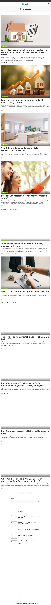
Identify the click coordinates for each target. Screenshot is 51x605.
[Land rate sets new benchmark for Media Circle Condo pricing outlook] (25, 81)
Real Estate (5, 46)
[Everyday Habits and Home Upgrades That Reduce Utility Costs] (14, 511)
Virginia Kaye (5, 205)
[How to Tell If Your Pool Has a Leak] (14, 536)
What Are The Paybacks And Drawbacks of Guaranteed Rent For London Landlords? (21, 480)
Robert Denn (5, 345)
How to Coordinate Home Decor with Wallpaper (28, 529)
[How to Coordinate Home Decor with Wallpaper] (14, 530)
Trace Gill (5, 62)
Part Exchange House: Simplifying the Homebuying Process (25, 432)
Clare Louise (5, 110)
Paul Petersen (6, 253)
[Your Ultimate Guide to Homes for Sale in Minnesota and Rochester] (25, 129)
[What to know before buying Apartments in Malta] (25, 272)
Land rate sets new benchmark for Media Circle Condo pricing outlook (23, 101)
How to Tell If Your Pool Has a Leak (25, 535)
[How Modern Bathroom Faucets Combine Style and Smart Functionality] (14, 523)
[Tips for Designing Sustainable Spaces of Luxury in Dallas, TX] (25, 318)
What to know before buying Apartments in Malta (25, 291)
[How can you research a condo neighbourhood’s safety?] (25, 177)
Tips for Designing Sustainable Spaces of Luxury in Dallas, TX (25, 338)
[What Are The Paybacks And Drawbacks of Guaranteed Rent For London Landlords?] (25, 460)
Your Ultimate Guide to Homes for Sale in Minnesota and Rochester (20, 149)
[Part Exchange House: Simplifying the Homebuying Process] (25, 412)
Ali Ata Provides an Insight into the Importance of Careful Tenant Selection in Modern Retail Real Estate (24, 52)
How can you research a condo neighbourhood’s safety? (24, 197)
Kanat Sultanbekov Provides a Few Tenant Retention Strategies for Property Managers (22, 384)
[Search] (49, 4)
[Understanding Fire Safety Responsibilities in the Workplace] (14, 517)
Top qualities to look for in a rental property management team (22, 244)
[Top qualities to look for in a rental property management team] (25, 225)
